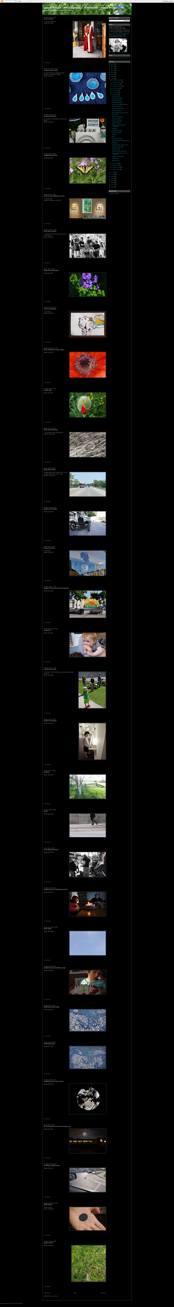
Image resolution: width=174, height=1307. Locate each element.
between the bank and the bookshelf (56, 588)
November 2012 (116, 82)
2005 (112, 185)
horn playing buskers (51, 849)
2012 (112, 78)
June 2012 (115, 92)
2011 (112, 172)
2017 (112, 68)
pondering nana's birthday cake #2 (56, 889)
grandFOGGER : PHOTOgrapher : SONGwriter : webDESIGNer (80, 7)
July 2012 (115, 90)
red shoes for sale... (50, 669)
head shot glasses (50, 116)
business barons (49, 548)
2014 (112, 74)
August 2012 (115, 88)
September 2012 (116, 86)
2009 (112, 176)
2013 (112, 76)
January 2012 (116, 169)
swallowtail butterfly (50, 155)
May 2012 (115, 94)
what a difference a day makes (54, 349)
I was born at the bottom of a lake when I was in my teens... (119, 34)
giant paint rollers (50, 469)
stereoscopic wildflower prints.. (54, 196)
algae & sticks (48, 1243)
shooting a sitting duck (51, 1165)
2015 (112, 72)
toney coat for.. (49, 19)
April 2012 (115, 163)
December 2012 (116, 80)
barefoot (46, 772)
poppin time (48, 390)
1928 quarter (48, 1204)
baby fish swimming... (51, 430)
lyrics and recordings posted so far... (118, 58)
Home (75, 1292)
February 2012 (116, 167)
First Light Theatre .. (50, 231)
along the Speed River (51, 270)
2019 (112, 64)
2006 (112, 182)
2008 (112, 178)
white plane (47, 928)
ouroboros (47, 630)
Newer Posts (47, 1292)
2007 (112, 180)
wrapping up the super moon (54, 1081)
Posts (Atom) (54, 1296)
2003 (112, 187)
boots (46, 811)
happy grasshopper (50, 509)
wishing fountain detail (51, 1007)
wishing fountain (49, 1044)
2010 (112, 174)
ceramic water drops (51, 70)
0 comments (47, 62)
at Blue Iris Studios (50, 721)
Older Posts (103, 1292)
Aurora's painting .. (50, 309)
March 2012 (115, 165)
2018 (112, 66)
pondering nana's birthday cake (55, 968)
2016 (112, 70)
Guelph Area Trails (114, 193)
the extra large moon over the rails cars (57, 1126)
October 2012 (116, 84)
